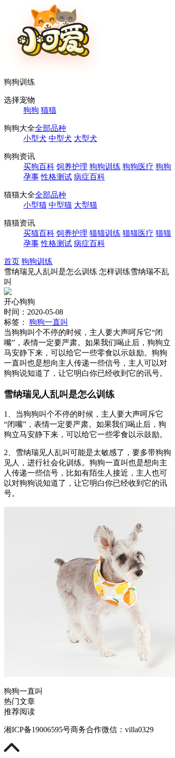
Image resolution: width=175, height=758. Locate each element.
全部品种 (50, 128)
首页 (11, 261)
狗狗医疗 (138, 166)
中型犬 (60, 138)
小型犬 (35, 138)
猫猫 (48, 110)
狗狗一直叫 (48, 322)
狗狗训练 (105, 166)
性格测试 (56, 177)
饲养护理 (72, 166)
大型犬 (85, 138)
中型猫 (60, 205)
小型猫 (35, 205)
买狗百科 (38, 166)
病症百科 (89, 177)
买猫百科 (38, 233)
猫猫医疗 (138, 233)
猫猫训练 (105, 233)
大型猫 (85, 205)
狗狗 (31, 110)
